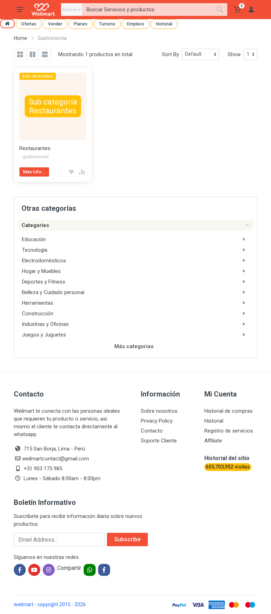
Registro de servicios (228, 431)
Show (234, 54)
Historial (164, 24)
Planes (81, 24)
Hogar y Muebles (41, 271)
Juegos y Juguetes (44, 335)
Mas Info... (34, 171)
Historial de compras (228, 411)
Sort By (170, 54)
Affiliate (213, 440)
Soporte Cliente (159, 440)
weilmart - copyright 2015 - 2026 (50, 604)
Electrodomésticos (44, 260)
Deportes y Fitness (43, 282)
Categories (35, 225)
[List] (44, 54)
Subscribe (127, 539)
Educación (34, 239)
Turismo (107, 24)
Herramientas (37, 303)
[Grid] (20, 54)
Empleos (135, 24)
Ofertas (28, 24)
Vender (55, 24)
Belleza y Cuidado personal (53, 292)
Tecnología (34, 250)
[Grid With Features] (32, 54)
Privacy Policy (157, 421)
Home (20, 38)
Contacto (152, 431)
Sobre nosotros (159, 411)
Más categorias (133, 346)
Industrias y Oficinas (45, 324)
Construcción (37, 313)
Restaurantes (34, 148)
